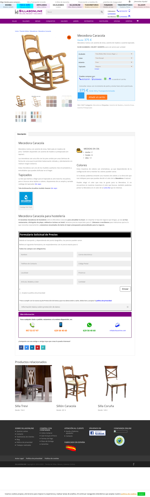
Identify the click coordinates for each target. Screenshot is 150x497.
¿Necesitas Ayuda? (140, 1)
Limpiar (97, 69)
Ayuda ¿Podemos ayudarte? (72, 432)
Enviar (125, 288)
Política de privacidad (24, 442)
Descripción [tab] (21, 134)
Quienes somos (22, 431)
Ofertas (129, 21)
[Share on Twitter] (26, 349)
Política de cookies (52, 458)
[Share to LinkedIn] (32, 349)
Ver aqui (38, 184)
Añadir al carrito (97, 97)
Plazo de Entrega (47, 441)
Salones (64, 21)
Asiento (81, 62)
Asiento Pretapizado (84, 108)
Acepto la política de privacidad (33, 293)
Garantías (44, 444)
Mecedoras (33, 31)
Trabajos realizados (24, 445)
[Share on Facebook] (21, 349)
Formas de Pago (47, 438)
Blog (18, 439)
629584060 (112, 14)
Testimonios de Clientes (25, 437)
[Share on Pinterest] (37, 349)
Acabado (82, 54)
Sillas (14, 21)
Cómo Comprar (46, 433)
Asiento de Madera (116, 105)
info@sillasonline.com (118, 330)
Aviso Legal (19, 458)
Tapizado (82, 66)
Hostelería (103, 21)
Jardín (76, 21)
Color (81, 58)
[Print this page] (43, 349)
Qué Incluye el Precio (49, 436)
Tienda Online (24, 31)
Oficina (117, 21)
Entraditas (88, 21)
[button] (69, 37)
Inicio (17, 31)
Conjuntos (50, 21)
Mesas (37, 21)
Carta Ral (107, 188)
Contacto (20, 434)
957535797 (123, 11)
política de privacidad (104, 301)
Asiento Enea (129, 105)
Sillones (26, 21)
